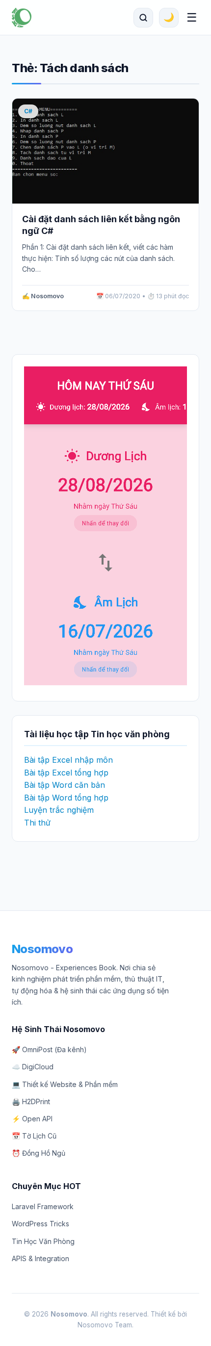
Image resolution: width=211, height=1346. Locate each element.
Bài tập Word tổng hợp (66, 797)
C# (28, 111)
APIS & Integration (40, 1258)
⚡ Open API (32, 1118)
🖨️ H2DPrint (31, 1101)
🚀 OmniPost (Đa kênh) (49, 1049)
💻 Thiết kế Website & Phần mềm (65, 1084)
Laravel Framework (43, 1206)
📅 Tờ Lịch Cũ (34, 1136)
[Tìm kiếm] (143, 17)
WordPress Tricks (40, 1223)
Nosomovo (42, 949)
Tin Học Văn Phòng (43, 1241)
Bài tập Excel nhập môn (68, 760)
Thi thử (37, 823)
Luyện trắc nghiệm (59, 810)
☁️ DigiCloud (32, 1066)
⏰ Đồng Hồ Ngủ (38, 1153)
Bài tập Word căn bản (64, 785)
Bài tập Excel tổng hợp (66, 772)
